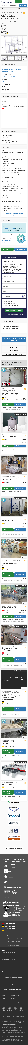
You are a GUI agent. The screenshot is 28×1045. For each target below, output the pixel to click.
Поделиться (14, 350)
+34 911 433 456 (9, 931)
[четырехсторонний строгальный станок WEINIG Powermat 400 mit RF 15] (14, 548)
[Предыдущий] (2, 48)
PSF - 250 (4, 81)
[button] (26, 1)
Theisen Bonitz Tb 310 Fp (14, 945)
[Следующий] (25, 48)
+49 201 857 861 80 (10, 928)
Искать (24, 5)
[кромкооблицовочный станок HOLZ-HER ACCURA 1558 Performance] (14, 635)
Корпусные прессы (20, 938)
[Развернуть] (14, 411)
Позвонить (21, 249)
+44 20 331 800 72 (10, 924)
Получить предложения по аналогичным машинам (12, 304)
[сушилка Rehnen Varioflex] (14, 507)
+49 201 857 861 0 (10, 926)
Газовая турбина (7, 938)
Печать (14, 344)
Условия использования (7, 1042)
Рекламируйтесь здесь (14, 848)
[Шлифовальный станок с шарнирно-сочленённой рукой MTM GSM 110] (14, 465)
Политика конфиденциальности (14, 314)
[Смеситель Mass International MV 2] (14, 423)
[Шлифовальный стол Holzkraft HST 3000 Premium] (14, 728)
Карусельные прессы (14, 941)
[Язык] (24, 1)
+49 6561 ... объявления (12, 326)
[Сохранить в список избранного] (24, 13)
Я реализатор (9, 301)
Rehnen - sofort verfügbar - (9, 76)
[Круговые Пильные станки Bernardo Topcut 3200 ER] (14, 594)
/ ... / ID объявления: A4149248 (11, 8)
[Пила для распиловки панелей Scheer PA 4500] (14, 771)
